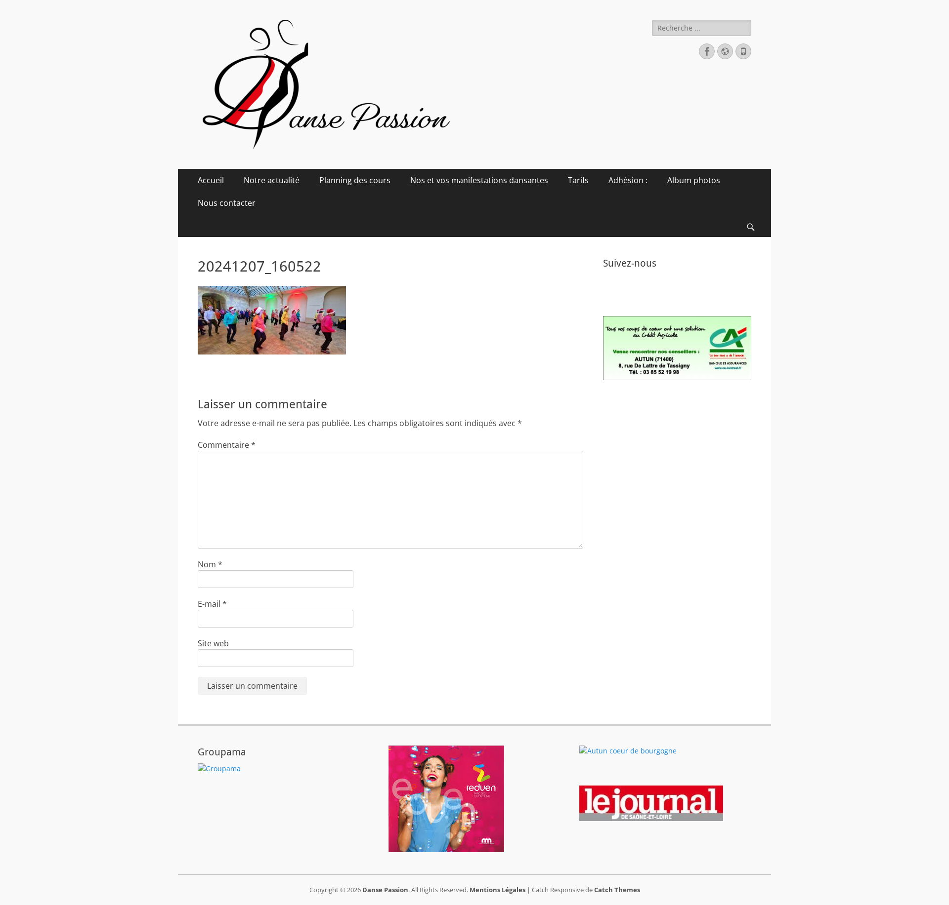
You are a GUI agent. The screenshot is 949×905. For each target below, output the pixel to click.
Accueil (211, 180)
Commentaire (227, 444)
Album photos (693, 180)
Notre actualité (272, 180)
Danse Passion (385, 889)
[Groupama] (219, 768)
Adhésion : (627, 180)
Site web (213, 643)
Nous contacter (227, 202)
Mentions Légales (497, 889)
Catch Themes (617, 889)
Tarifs (578, 180)
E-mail (212, 603)
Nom (210, 564)
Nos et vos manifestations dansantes (479, 180)
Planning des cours (354, 180)
